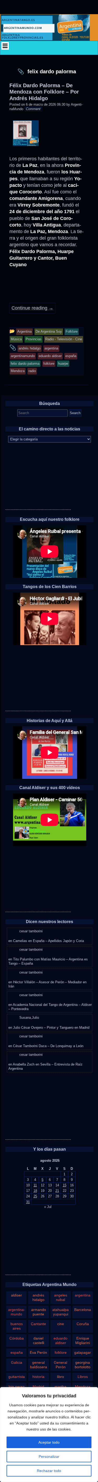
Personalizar (49, 1456)
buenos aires (16, 1326)
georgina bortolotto (82, 1364)
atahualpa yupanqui (60, 1312)
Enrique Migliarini (82, 1340)
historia (38, 1377)
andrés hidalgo (38, 1297)
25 (35, 1196)
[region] (49, 1434)
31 (28, 1202)
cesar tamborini (31, 931)
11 (35, 1185)
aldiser (16, 1295)
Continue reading (32, 308)
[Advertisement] (38, 477)
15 (64, 1185)
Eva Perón (38, 1352)
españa (16, 1352)
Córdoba (16, 1338)
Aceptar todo (49, 1442)
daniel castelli (38, 1340)
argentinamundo (16, 1312)
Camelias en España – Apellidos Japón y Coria (48, 941)
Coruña (83, 1324)
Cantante (38, 1324)
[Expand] (5, 46)
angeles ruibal (60, 1297)
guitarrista (16, 1377)
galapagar (82, 1352)
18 (35, 1191)
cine (60, 1324)
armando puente (38, 1312)
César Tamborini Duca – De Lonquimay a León (48, 1046)
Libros (83, 1377)
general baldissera (38, 1364)
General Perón (60, 1364)
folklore (61, 1352)
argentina (82, 1295)
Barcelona (82, 1310)
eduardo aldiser (60, 1340)
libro (60, 1377)
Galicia (16, 1362)
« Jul (47, 1207)
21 (57, 1191)
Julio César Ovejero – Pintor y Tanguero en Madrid (51, 1028)
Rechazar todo (49, 1471)
